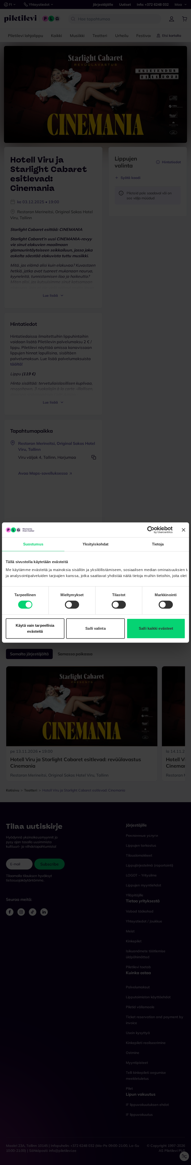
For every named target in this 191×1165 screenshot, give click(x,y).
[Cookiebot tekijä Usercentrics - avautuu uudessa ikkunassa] (151, 530)
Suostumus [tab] (33, 544)
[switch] (72, 605)
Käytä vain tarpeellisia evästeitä (35, 628)
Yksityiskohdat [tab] (95, 544)
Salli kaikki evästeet (156, 628)
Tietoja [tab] (158, 544)
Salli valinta (95, 628)
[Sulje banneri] (183, 530)
